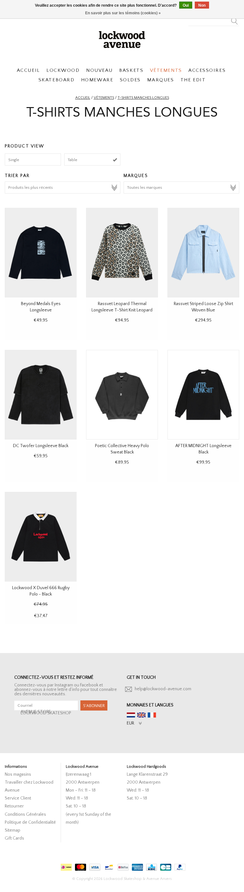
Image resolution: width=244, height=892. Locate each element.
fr (152, 715)
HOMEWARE (97, 80)
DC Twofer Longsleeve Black (40, 445)
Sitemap (12, 830)
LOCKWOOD (62, 70)
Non (202, 5)
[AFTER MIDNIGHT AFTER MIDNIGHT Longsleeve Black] (203, 394)
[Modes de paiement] (65, 866)
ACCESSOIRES (207, 70)
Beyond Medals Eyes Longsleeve (41, 307)
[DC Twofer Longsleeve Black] (40, 394)
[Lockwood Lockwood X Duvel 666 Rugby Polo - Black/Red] (40, 536)
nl (131, 715)
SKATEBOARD (56, 80)
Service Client (18, 798)
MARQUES (160, 80)
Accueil (82, 98)
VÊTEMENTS (166, 70)
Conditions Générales (25, 814)
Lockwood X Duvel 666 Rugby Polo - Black (41, 591)
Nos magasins (18, 774)
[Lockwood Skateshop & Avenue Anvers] (122, 38)
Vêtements (104, 98)
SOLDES (130, 80)
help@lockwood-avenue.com (163, 688)
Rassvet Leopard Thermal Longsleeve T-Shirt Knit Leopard (122, 307)
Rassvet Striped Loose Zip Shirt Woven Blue (203, 307)
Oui (186, 5)
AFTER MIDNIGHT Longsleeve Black (203, 449)
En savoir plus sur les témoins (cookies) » (123, 13)
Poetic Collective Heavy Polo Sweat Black (122, 449)
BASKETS (131, 70)
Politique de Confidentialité (30, 822)
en (141, 715)
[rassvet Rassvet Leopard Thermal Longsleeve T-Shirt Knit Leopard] (122, 252)
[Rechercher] (234, 19)
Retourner (14, 806)
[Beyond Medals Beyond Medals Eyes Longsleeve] (40, 252)
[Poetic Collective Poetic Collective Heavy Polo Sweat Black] (122, 394)
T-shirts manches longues (143, 98)
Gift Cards (14, 838)
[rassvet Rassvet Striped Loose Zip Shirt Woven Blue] (203, 252)
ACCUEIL (28, 70)
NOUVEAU (99, 70)
